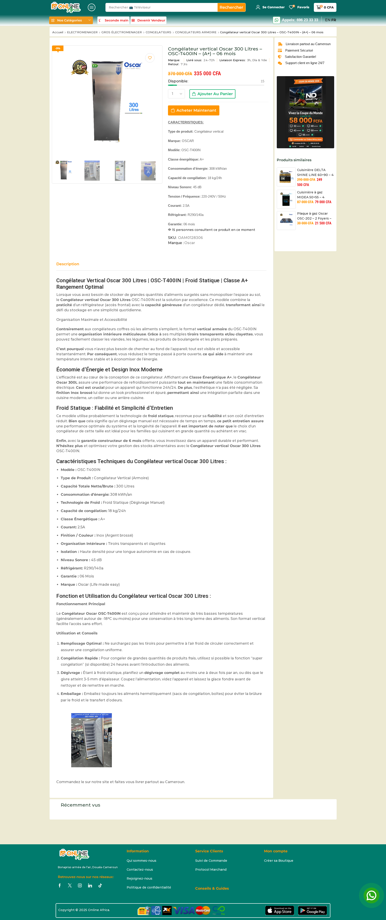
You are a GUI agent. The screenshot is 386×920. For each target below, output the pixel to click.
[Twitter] (70, 885)
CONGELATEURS (158, 32)
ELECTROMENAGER (82, 32)
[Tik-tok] (100, 885)
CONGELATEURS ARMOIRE (195, 32)
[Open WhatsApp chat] (371, 895)
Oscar (189, 243)
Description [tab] (67, 264)
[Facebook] (60, 885)
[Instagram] (80, 885)
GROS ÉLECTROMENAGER (121, 32)
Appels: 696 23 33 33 (300, 20)
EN (327, 20)
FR (333, 20)
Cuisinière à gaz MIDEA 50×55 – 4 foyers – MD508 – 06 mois (313, 195)
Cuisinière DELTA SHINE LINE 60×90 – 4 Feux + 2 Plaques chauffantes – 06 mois (315, 173)
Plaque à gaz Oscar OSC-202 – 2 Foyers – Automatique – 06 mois (314, 216)
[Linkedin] (90, 885)
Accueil (57, 32)
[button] (91, 7)
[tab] (71, 266)
